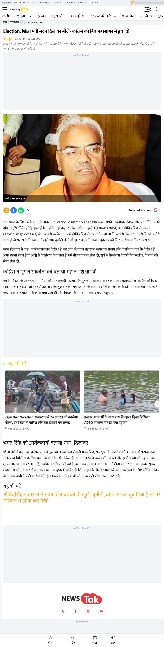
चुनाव (23, 16)
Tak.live (94, 2)
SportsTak (19, 2)
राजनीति (60, 16)
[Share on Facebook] (13, 210)
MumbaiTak (43, 2)
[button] (42, 392)
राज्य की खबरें (103, 16)
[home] (82, 598)
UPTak (30, 2)
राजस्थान (14, 22)
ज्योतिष (148, 16)
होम (8, 16)
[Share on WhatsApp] (21, 210)
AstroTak (82, 2)
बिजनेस (129, 16)
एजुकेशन (80, 16)
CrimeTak (57, 2)
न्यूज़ (43, 16)
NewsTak (7, 2)
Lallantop (70, 2)
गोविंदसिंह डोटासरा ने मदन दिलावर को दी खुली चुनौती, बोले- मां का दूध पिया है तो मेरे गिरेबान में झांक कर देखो (81, 498)
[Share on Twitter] (28, 210)
